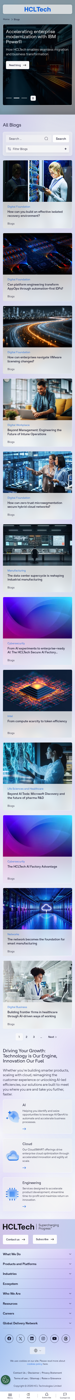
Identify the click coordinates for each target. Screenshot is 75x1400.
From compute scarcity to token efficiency (37, 721)
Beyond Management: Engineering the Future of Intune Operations (35, 432)
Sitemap (34, 1378)
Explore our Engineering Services (37, 1194)
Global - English (37, 1350)
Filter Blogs (20, 149)
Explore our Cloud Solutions (37, 1155)
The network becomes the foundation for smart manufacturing (36, 941)
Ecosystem (10, 1284)
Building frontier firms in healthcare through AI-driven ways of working (33, 1014)
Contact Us (19, 1372)
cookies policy (34, 1363)
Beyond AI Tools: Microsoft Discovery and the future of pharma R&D (36, 796)
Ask (28, 1397)
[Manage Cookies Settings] (5, 1380)
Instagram (43, 1339)
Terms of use (21, 1378)
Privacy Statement (52, 1372)
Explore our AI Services (37, 1116)
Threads (66, 1339)
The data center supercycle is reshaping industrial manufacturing (36, 577)
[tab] (33, 98)
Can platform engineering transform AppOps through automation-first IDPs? (35, 286)
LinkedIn (32, 1339)
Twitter (20, 1339)
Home (6, 19)
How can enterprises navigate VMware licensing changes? (35, 359)
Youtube (54, 1339)
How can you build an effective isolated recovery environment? (35, 214)
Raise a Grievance (51, 1378)
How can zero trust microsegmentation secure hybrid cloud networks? (35, 505)
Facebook (9, 1339)
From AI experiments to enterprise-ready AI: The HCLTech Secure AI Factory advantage (36, 650)
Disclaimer (33, 1372)
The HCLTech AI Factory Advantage (32, 866)
